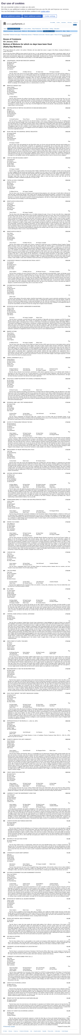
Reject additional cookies (32, 16)
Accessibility (52, 22)
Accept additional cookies (11, 16)
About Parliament (36, 28)
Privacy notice (50, 1031)
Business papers (49, 34)
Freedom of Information (24, 1031)
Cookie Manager (65, 1031)
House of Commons (8, 31)
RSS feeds (70, 22)
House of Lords (17, 31)
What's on (24, 31)
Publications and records (38, 34)
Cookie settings (50, 16)
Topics (68, 31)
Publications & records (49, 31)
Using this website (37, 1031)
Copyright (44, 1031)
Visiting (51, 28)
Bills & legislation (32, 31)
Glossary (10, 1031)
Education (56, 28)
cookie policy (45, 11)
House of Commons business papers (63, 34)
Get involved (45, 28)
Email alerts (63, 22)
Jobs (31, 1031)
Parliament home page (15, 34)
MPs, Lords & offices (26, 28)
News (64, 31)
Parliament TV (58, 31)
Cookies (58, 22)
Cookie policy (57, 1031)
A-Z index (5, 1031)
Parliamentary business (14, 28)
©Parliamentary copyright (9, 1026)
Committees (39, 31)
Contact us (75, 22)
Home (5, 28)
